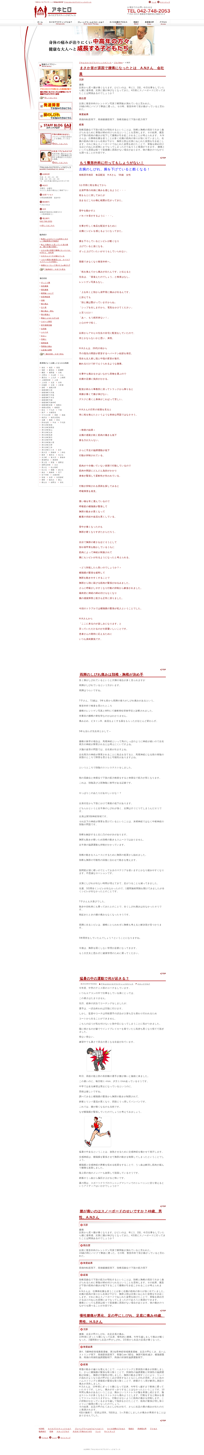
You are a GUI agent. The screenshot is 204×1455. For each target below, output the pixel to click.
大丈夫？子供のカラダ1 (82, 1431)
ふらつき (44, 332)
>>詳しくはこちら (47, 225)
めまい (43, 336)
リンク (154, 2)
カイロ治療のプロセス (118, 22)
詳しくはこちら (51, 98)
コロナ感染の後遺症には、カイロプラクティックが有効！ (55, 261)
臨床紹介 (42, 1431)
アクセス (163, 22)
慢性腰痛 (44, 290)
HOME (40, 22)
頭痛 (43, 300)
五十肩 (43, 307)
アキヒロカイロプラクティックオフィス (77, 2)
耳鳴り (43, 339)
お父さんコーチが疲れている (53, 256)
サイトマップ (165, 2)
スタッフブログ (143, 984)
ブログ (118, 63)
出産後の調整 (46, 350)
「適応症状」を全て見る (54, 354)
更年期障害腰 (46, 325)
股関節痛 (44, 343)
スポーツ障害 (46, 322)
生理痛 (43, 329)
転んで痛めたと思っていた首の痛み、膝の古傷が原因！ (54, 246)
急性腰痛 (44, 286)
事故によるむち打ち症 (50, 318)
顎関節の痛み (46, 346)
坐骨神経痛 (45, 297)
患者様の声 (149, 22)
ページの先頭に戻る (163, 157)
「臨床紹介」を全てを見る (55, 269)
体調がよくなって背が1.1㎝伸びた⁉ (55, 265)
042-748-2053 (148, 11)
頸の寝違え (45, 314)
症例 (51, 1431)
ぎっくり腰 (45, 283)
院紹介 (136, 22)
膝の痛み (44, 304)
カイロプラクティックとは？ (60, 22)
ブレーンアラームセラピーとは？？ (91, 22)
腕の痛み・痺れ (47, 311)
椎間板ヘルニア (47, 293)
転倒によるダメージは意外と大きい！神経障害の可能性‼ (54, 240)
